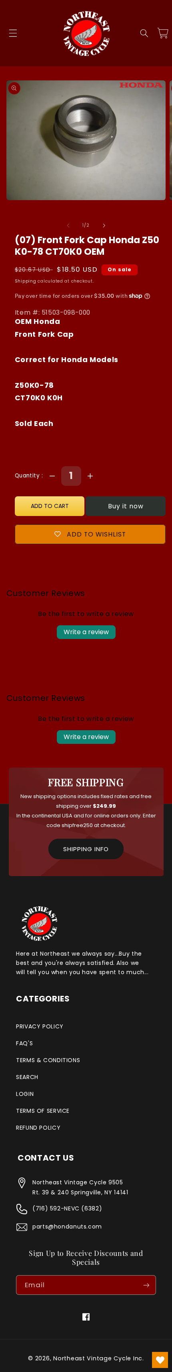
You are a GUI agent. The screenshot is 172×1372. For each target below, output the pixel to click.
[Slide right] (104, 225)
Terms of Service (43, 1111)
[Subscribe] (146, 1285)
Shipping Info (86, 849)
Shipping (25, 281)
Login (25, 1094)
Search (27, 1077)
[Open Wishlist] (160, 1360)
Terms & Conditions (48, 1060)
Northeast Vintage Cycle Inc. (98, 1358)
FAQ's (24, 1043)
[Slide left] (68, 225)
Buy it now (126, 506)
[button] (13, 33)
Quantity (28, 475)
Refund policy (38, 1128)
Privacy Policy (40, 1026)
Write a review (86, 632)
